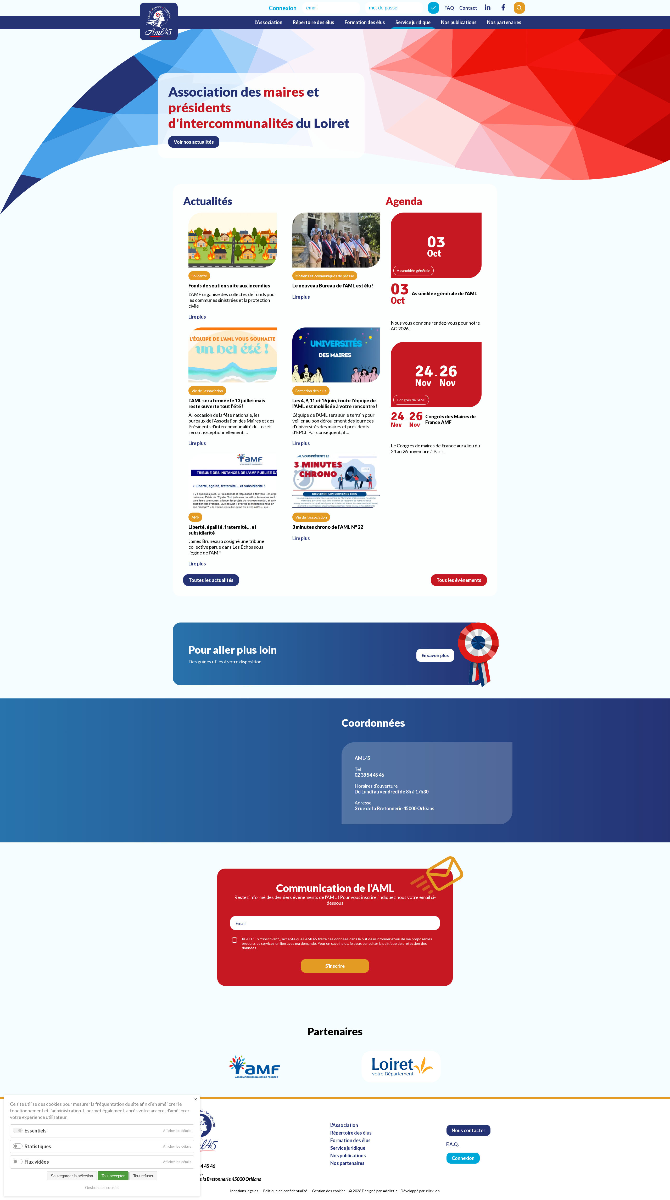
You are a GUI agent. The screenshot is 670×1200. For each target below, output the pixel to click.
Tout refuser (143, 1176)
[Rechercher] (519, 8)
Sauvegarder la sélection (72, 1176)
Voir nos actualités (194, 142)
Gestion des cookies (328, 1190)
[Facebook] (503, 11)
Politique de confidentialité (285, 1190)
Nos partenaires (504, 22)
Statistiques (38, 1146)
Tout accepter (113, 1176)
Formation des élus (365, 22)
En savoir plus (435, 655)
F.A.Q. (452, 1144)
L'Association (268, 22)
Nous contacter (468, 1130)
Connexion (433, 8)
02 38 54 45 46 (200, 1166)
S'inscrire (335, 966)
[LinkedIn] (487, 11)
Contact (468, 8)
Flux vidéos (37, 1162)
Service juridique (413, 22)
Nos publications (459, 22)
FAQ (449, 8)
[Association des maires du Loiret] (159, 21)
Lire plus (232, 267)
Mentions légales (244, 1190)
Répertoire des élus (313, 22)
